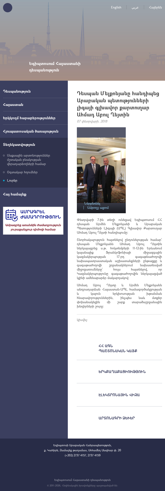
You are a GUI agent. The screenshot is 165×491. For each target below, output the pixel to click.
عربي (135, 7)
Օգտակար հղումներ (22, 172)
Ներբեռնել (92, 203)
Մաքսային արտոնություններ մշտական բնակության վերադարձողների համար (28, 159)
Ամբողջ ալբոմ (98, 207)
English (116, 7)
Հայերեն (155, 7)
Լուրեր (12, 180)
